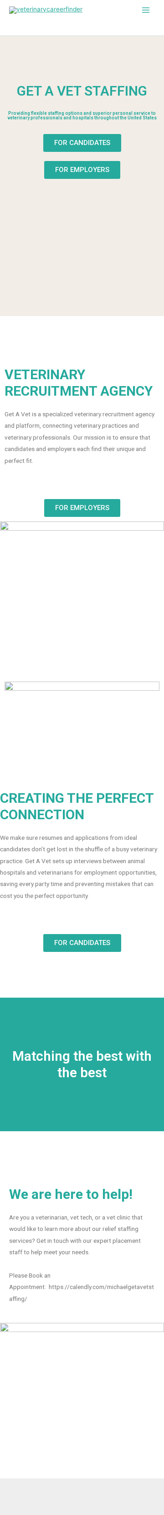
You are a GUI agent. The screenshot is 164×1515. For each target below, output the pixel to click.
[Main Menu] (146, 9)
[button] (82, 143)
